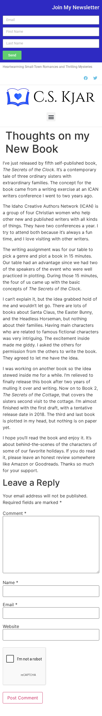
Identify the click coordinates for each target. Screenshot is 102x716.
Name (10, 582)
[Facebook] (86, 78)
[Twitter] (95, 78)
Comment (14, 513)
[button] (51, 116)
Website (11, 626)
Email (10, 604)
